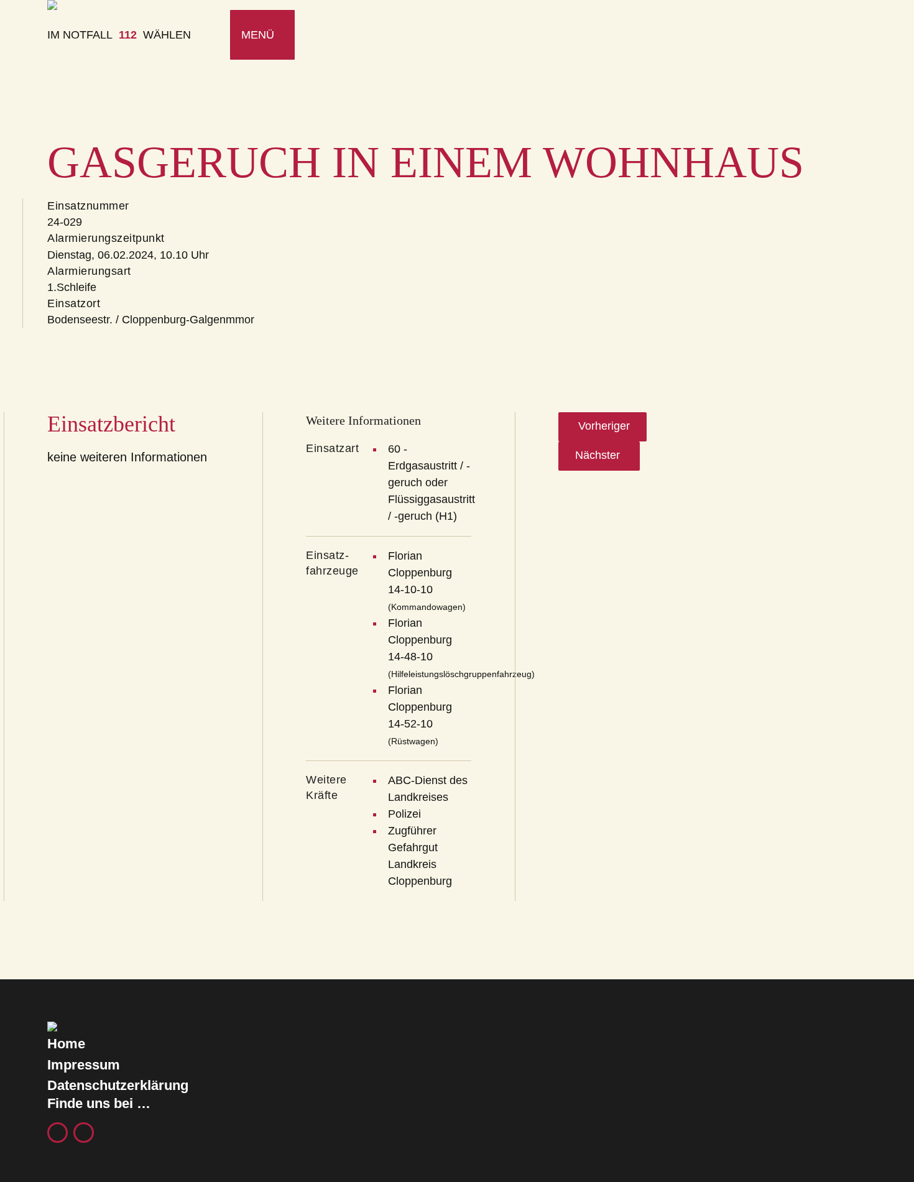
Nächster (599, 455)
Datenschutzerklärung (117, 1085)
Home (66, 1043)
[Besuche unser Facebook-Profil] (57, 1132)
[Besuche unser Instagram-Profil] (83, 1132)
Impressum (83, 1065)
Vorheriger (602, 426)
